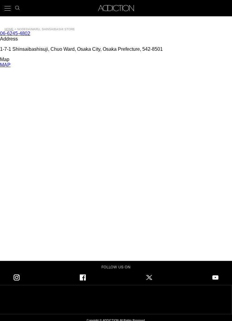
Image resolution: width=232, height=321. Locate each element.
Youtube (215, 276)
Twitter (149, 276)
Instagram (17, 276)
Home (9, 29)
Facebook (83, 276)
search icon (17, 6)
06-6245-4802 (15, 33)
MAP (5, 64)
